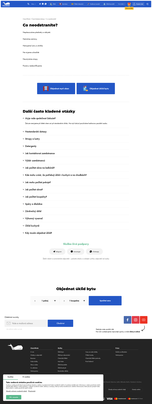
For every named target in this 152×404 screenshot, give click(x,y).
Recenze (32, 358)
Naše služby (34, 361)
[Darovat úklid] (129, 4)
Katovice (113, 382)
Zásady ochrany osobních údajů (16, 391)
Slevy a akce (34, 365)
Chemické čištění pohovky (92, 358)
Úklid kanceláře (62, 365)
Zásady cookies (136, 389)
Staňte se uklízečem (121, 352)
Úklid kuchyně (62, 368)
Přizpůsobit (31, 391)
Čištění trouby (89, 355)
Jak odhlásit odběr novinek (14, 329)
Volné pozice (34, 371)
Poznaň (108, 382)
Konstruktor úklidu (63, 371)
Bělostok (123, 382)
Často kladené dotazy (38, 19)
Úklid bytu (61, 352)
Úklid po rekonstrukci (64, 355)
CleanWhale (26, 19)
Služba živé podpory (76, 244)
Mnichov (138, 382)
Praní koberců (89, 361)
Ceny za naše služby (91, 352)
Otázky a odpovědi (36, 355)
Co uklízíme (33, 368)
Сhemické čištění (62, 358)
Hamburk (133, 382)
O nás (32, 352)
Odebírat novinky (12, 317)
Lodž (103, 382)
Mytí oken (61, 361)
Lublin (118, 382)
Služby (60, 348)
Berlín (128, 382)
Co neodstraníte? (51, 19)
